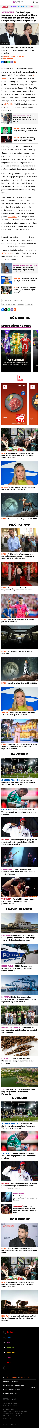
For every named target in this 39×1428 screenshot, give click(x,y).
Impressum (6, 1381)
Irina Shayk (29, 304)
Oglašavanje (15, 1381)
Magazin (10, 1347)
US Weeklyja (6, 253)
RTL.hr (5, 1405)
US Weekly (8, 104)
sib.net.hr (17, 1411)
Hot (8, 1342)
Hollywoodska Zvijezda (8, 304)
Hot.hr (21, 56)
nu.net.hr (29, 1416)
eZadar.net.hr (22, 1416)
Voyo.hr (15, 1405)
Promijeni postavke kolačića (11, 1393)
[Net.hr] (14, 1399)
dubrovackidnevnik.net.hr (10, 1416)
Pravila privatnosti (8, 1389)
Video (9, 1362)
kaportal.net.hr (25, 1411)
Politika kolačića (19, 1385)
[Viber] (12, 62)
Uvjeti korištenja (8, 1385)
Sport (9, 1337)
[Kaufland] (19, 378)
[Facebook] (2, 62)
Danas (10, 1332)
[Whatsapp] (8, 62)
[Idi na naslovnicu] (18, 4)
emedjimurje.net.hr (8, 1411)
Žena (9, 1357)
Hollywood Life (18, 300)
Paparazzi (21, 304)
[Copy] (15, 62)
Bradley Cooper (6, 300)
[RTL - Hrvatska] (6, 1399)
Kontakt (17, 1389)
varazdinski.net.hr (8, 1414)
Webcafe (11, 1352)
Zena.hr (10, 1405)
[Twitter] (5, 62)
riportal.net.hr (18, 1414)
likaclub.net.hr (7, 1418)
